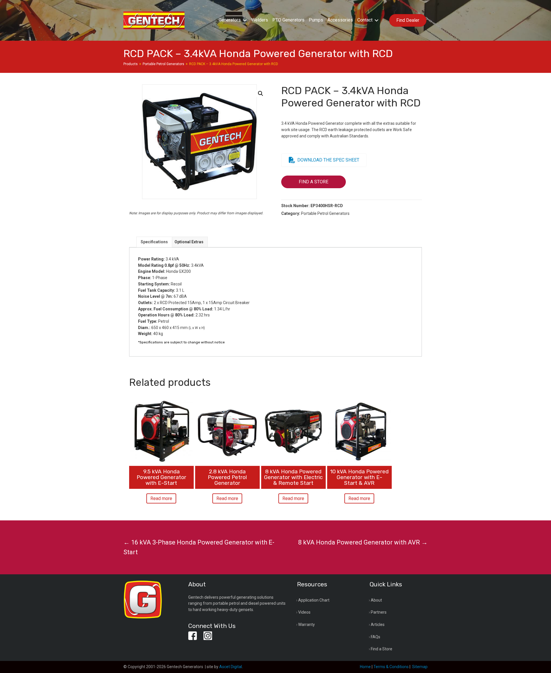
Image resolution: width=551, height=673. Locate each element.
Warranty (306, 624)
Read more (161, 498)
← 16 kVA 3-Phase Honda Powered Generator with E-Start (198, 547)
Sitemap (420, 666)
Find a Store (381, 649)
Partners (379, 612)
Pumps (316, 20)
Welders (259, 20)
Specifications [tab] (154, 242)
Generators (230, 20)
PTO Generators (288, 20)
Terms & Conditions (391, 666)
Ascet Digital (230, 666)
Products (130, 64)
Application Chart (313, 600)
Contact (364, 20)
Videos (304, 612)
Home (365, 666)
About (376, 600)
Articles (378, 624)
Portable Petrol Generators (163, 64)
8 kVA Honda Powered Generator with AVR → (363, 542)
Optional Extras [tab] (188, 242)
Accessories (340, 20)
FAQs (375, 637)
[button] (245, 20)
